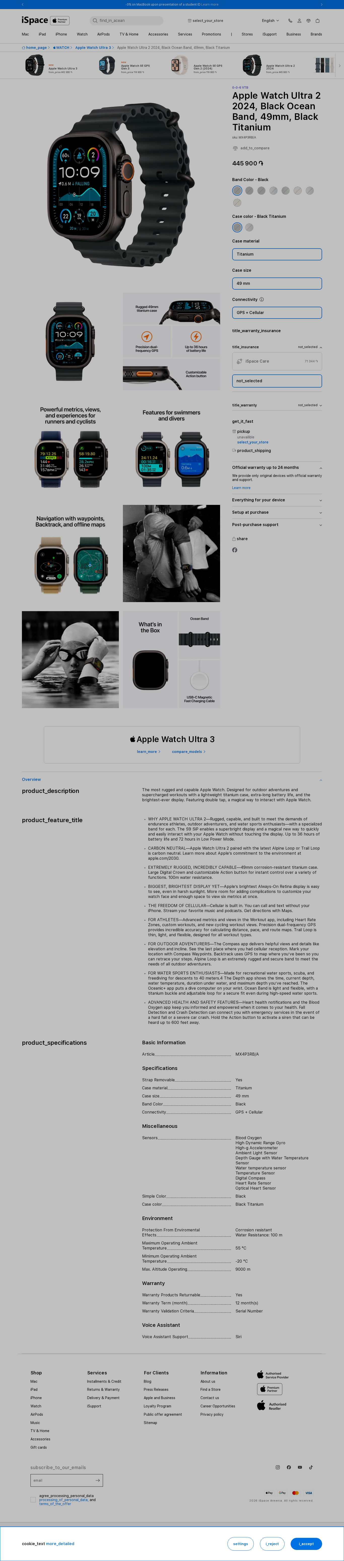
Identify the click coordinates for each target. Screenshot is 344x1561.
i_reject (272, 1544)
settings (240, 1544)
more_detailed (60, 1543)
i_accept (306, 1544)
